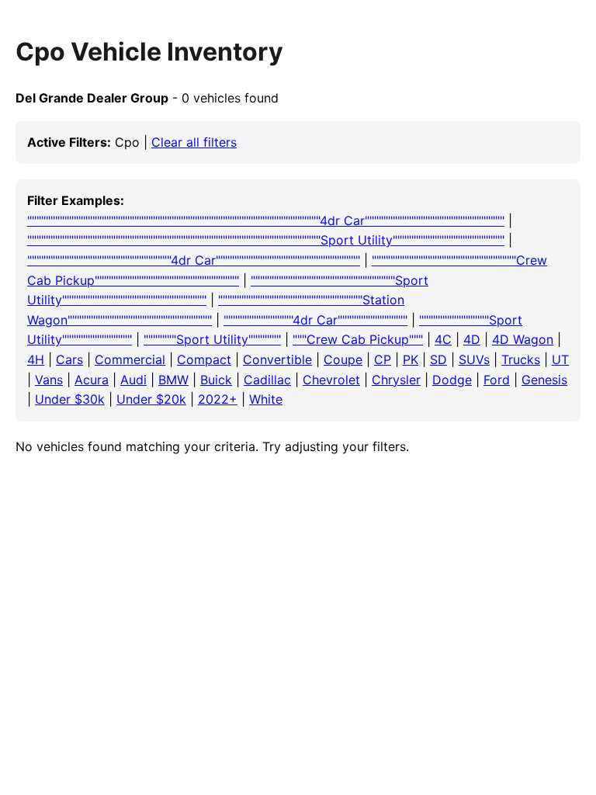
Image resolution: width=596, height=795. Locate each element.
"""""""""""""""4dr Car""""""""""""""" (315, 320)
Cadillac (267, 379)
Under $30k (70, 399)
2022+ (217, 399)
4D (471, 339)
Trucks (520, 359)
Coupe (343, 359)
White (265, 399)
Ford (496, 379)
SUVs (474, 359)
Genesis (544, 379)
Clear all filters (194, 142)
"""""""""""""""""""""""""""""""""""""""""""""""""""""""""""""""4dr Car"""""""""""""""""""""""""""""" (265, 220)
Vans (49, 379)
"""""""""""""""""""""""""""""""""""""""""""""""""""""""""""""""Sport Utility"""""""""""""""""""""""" (265, 240)
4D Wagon (522, 339)
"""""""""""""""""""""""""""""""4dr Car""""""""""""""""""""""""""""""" (193, 260)
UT (560, 359)
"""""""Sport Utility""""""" (212, 339)
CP (382, 359)
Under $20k (151, 399)
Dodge (452, 379)
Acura (91, 379)
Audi (133, 379)
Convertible (277, 359)
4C (443, 339)
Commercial (130, 359)
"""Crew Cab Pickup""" (358, 339)
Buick (216, 379)
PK (410, 359)
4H (35, 359)
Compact (204, 359)
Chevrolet (331, 379)
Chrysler (396, 379)
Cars (69, 359)
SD (438, 359)
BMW (173, 379)
